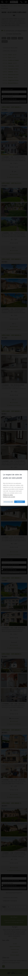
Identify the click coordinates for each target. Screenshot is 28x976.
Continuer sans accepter (9, 496)
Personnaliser (8, 502)
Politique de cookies (8, 494)
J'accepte (20, 502)
